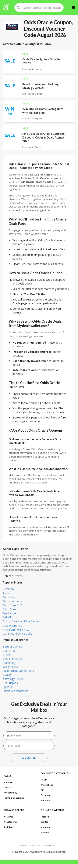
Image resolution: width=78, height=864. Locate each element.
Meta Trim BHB (12, 605)
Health (44, 779)
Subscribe (28, 757)
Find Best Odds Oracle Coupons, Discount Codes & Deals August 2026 (43, 137)
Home (23, 845)
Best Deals (9, 827)
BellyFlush (9, 617)
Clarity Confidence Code (17, 633)
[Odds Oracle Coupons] (12, 27)
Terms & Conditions (14, 798)
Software (45, 800)
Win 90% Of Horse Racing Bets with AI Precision (42, 110)
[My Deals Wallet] (6, 7)
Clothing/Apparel (13, 658)
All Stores (8, 816)
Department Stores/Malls (18, 670)
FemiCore (9, 589)
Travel (6, 654)
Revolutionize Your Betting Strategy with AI (40, 86)
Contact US (9, 787)
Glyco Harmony (12, 601)
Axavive (7, 593)
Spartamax (9, 613)
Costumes (9, 650)
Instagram (46, 827)
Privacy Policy (10, 792)
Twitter (44, 822)
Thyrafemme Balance (16, 629)
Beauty (7, 674)
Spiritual (7, 687)
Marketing (9, 662)
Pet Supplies (10, 683)
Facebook (45, 816)
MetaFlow (9, 597)
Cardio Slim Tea (12, 625)
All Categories (10, 822)
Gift (42, 790)
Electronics (46, 795)
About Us (8, 782)
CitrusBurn (9, 609)
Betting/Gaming (12, 646)
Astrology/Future (13, 679)
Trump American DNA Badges (21, 621)
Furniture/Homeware (15, 691)
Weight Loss (10, 666)
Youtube (45, 832)
